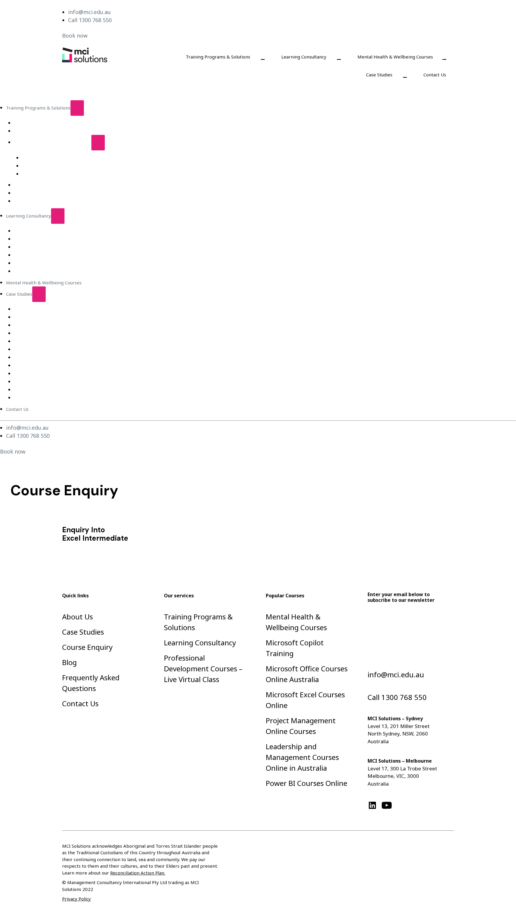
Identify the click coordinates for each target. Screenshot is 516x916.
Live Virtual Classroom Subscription (51, 123)
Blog (69, 662)
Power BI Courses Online (306, 783)
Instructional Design (35, 231)
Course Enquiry (87, 647)
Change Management (36, 255)
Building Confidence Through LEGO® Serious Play (66, 317)
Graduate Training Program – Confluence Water (64, 325)
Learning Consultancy (303, 57)
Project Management (36, 263)
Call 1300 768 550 (90, 20)
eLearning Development (40, 239)
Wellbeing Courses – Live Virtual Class (62, 174)
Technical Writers (32, 271)
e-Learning (25, 131)
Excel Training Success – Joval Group (52, 341)
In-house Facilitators (35, 247)
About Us (77, 617)
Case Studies (379, 75)
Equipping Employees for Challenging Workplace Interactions (79, 309)
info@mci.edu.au (89, 12)
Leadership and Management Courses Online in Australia (302, 757)
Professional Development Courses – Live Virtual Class (79, 158)
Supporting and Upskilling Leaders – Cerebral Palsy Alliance (77, 374)
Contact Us (434, 75)
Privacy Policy (76, 899)
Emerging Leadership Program (47, 193)
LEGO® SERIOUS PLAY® (39, 201)
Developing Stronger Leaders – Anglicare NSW (63, 365)
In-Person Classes (32, 185)
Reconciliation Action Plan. (137, 873)
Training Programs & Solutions (218, 57)
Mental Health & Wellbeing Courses (395, 57)
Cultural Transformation (39, 382)
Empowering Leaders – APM (44, 333)
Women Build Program (38, 398)
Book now (74, 35)
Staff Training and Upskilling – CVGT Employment (66, 357)
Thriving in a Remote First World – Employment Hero (71, 349)
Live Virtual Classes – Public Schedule (52, 142)
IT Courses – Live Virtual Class (53, 166)
